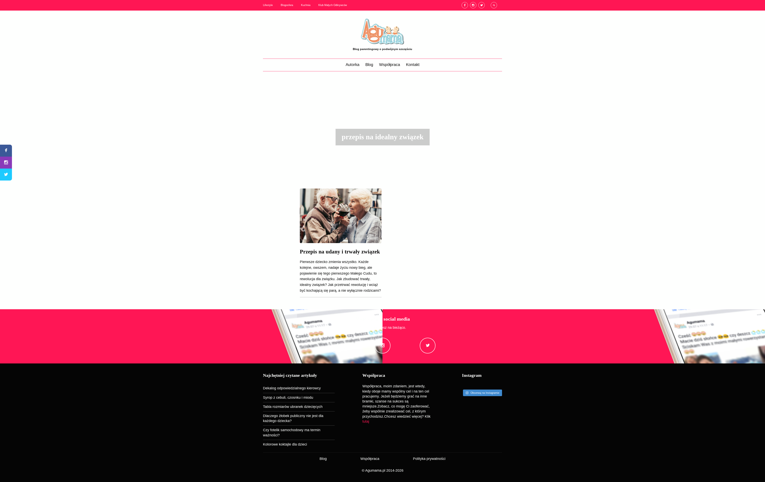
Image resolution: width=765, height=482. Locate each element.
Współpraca (389, 64)
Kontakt (413, 64)
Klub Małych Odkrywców (332, 5)
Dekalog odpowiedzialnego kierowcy (292, 388)
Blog (369, 64)
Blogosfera (287, 5)
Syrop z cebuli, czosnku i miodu (288, 398)
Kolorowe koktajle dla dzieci (285, 444)
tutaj (365, 421)
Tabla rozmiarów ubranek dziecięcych (293, 407)
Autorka (352, 64)
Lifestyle (268, 5)
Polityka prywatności (429, 459)
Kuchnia (305, 5)
